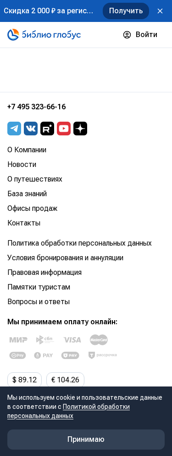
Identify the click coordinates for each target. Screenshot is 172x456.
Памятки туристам (38, 287)
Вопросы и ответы (38, 301)
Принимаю (86, 439)
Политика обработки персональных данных (79, 243)
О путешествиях (34, 179)
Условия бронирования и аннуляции (65, 257)
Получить (126, 10)
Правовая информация (44, 272)
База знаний (27, 193)
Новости (21, 164)
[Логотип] (44, 34)
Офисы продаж (32, 208)
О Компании (26, 149)
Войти (146, 34)
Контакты (23, 223)
